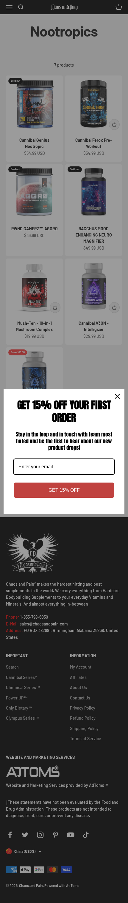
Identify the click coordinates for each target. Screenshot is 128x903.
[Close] (117, 396)
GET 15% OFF (64, 490)
